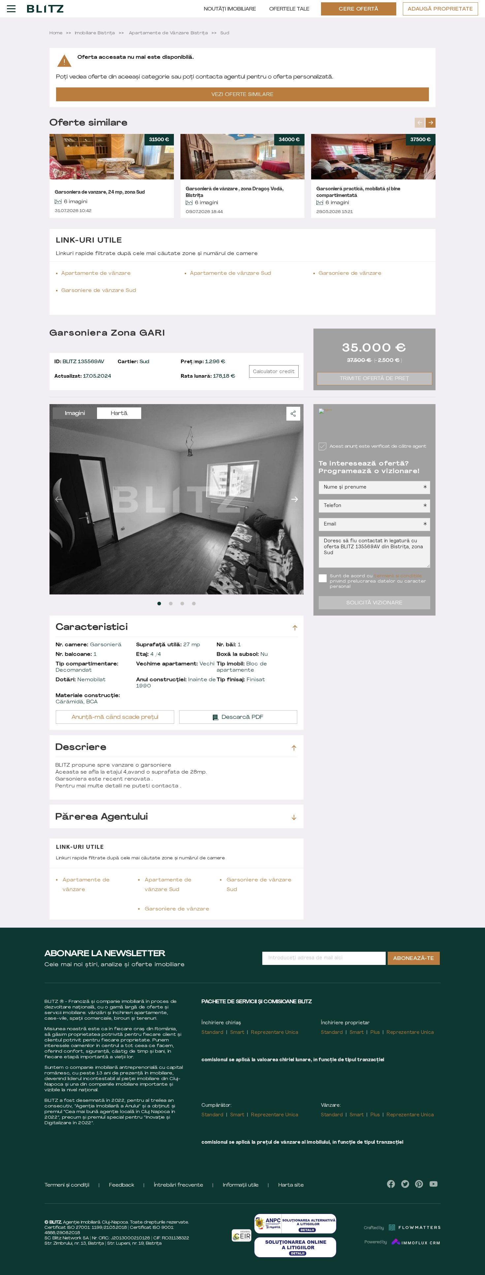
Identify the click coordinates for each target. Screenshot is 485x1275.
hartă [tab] (119, 413)
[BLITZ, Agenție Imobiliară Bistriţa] (45, 8)
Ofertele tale (289, 9)
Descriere (81, 747)
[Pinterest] (419, 1184)
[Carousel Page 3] (182, 603)
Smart (237, 1032)
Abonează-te (413, 958)
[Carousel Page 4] (194, 603)
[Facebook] (391, 1184)
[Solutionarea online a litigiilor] (295, 1247)
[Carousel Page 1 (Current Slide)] (159, 603)
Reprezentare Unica (274, 1032)
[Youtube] (433, 1184)
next (431, 123)
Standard (213, 1032)
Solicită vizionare (374, 603)
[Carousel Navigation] (425, 123)
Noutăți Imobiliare (230, 9)
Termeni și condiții (67, 1185)
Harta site (291, 1185)
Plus (375, 1032)
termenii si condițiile (398, 576)
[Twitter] (405, 1184)
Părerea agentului (101, 817)
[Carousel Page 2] (171, 603)
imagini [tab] (75, 413)
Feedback (121, 1185)
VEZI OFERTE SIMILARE (242, 94)
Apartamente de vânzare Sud (230, 273)
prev (420, 123)
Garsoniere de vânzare (350, 273)
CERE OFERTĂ (359, 9)
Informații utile (241, 1185)
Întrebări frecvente (178, 1185)
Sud (133, 362)
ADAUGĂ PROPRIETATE (440, 9)
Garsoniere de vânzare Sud (98, 290)
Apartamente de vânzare (96, 273)
